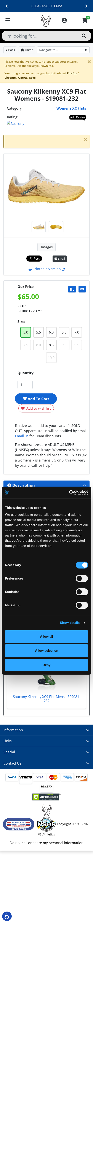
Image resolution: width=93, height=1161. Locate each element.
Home (28, 50)
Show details (70, 622)
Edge (32, 78)
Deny (46, 665)
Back (11, 50)
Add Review (77, 117)
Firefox (72, 73)
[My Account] (64, 20)
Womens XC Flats (71, 108)
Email (61, 258)
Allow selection (46, 650)
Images (46, 247)
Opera (22, 78)
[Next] (86, 6)
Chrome (10, 78)
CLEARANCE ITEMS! (46, 6)
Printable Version (47, 269)
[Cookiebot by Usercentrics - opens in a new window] (69, 492)
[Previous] (7, 6)
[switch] (82, 578)
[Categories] (7, 20)
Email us (22, 436)
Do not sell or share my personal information (46, 842)
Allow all (46, 636)
